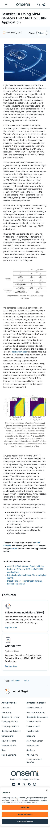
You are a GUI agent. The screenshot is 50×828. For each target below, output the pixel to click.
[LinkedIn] (14, 784)
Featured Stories (9, 745)
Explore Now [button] (11, 627)
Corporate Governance (37, 717)
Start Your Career (34, 741)
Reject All (25, 807)
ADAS (26, 681)
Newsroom (7, 736)
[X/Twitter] (24, 784)
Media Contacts (8, 755)
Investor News (33, 726)
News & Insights (8, 741)
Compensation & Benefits (34, 760)
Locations (5, 707)
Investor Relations (36, 702)
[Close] (46, 790)
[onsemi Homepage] (23, 4)
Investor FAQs (32, 731)
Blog (3, 750)
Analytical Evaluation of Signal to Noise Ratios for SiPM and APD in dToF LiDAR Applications (25, 569)
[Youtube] (19, 784)
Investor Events (33, 721)
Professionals (32, 745)
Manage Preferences (25, 821)
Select (41, 33)
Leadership (6, 712)
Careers (30, 736)
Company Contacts (10, 726)
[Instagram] (34, 784)
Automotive (15, 681)
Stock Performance (35, 712)
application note (19, 352)
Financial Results (34, 707)
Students (30, 750)
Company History (9, 721)
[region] (25, 806)
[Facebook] (29, 784)
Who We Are (32, 755)
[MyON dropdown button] (44, 4)
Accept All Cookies (25, 814)
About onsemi (8, 702)
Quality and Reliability (11, 731)
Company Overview (10, 717)
